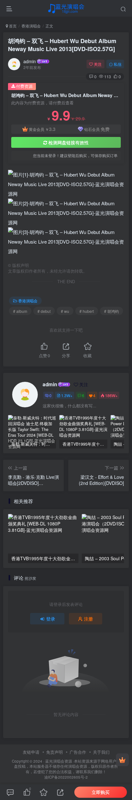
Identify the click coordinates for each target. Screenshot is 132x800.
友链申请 (31, 752)
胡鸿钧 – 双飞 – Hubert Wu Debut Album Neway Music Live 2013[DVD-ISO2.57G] (62, 45)
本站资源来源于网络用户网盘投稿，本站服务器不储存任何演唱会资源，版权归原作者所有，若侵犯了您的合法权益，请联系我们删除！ (67, 766)
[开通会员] (122, 759)
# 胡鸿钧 (111, 311)
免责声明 (54, 752)
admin (29, 61)
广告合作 (78, 752)
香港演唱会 (31, 25)
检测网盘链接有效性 (68, 142)
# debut (44, 311)
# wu (65, 311)
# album (20, 311)
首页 (12, 25)
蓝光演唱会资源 (58, 761)
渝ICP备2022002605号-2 (66, 777)
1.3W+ (66, 395)
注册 (88, 618)
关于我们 (101, 752)
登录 (50, 618)
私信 (117, 64)
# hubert (86, 311)
